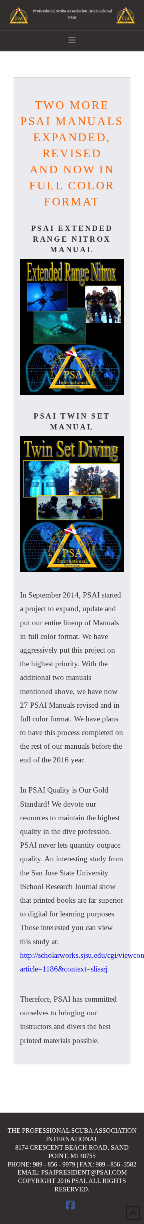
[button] (72, 40)
